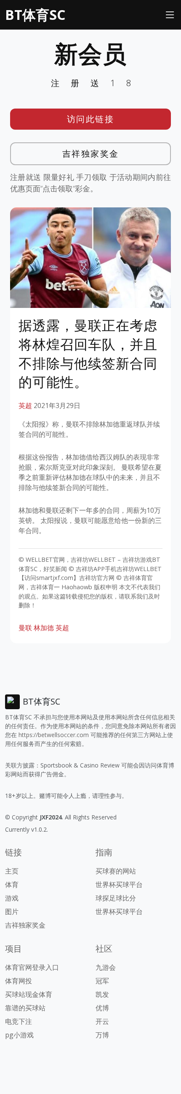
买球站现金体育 (28, 994)
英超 (25, 405)
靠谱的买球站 (25, 1007)
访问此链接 (90, 119)
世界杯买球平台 (119, 884)
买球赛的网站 (116, 871)
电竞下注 (18, 1021)
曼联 (25, 627)
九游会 (106, 967)
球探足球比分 (116, 898)
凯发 (102, 994)
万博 (102, 1035)
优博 (102, 1007)
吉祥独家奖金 (90, 153)
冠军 (102, 980)
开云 (102, 1021)
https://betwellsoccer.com (54, 735)
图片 (12, 911)
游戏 (12, 898)
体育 (12, 884)
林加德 (44, 627)
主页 (12, 871)
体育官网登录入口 (32, 967)
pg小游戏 (19, 1035)
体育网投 (18, 980)
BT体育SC (35, 14)
